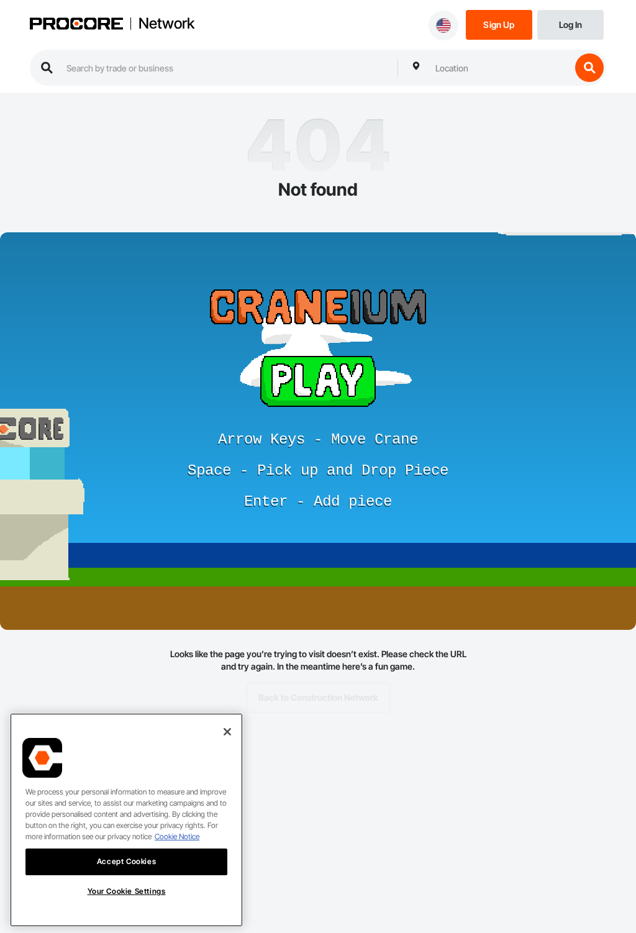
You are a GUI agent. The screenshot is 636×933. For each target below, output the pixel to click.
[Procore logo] (76, 25)
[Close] (227, 731)
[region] (126, 820)
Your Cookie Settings (127, 891)
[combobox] (500, 68)
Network (166, 23)
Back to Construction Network (318, 697)
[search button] (589, 67)
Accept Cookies (126, 861)
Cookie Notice (177, 836)
